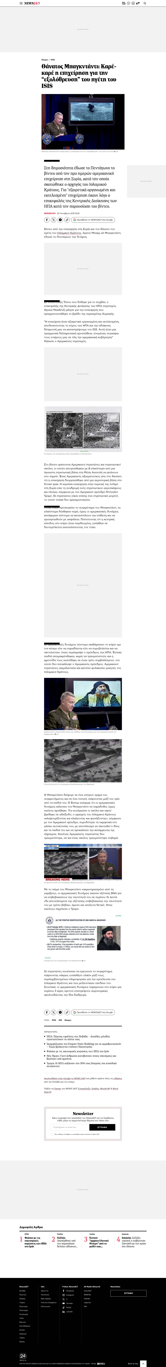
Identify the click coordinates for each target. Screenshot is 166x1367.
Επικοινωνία (45, 1306)
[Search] (145, 3)
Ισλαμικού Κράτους (69, 233)
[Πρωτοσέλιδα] (124, 3)
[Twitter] (53, 220)
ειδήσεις (118, 1078)
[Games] (138, 3)
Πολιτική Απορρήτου (49, 1302)
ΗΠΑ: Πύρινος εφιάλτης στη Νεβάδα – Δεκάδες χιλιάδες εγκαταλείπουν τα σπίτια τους (78, 1038)
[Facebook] (47, 220)
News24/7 (87, 1291)
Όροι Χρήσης (46, 1298)
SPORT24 (87, 1295)
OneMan (87, 1298)
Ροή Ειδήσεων (24, 1326)
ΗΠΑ (53, 60)
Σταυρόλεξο (84, 1089)
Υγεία (21, 1318)
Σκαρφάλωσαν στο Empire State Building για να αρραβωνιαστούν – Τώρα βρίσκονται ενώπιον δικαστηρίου (84, 1045)
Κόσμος (45, 60)
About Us (44, 1291)
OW (85, 1306)
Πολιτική (22, 1295)
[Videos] (128, 3)
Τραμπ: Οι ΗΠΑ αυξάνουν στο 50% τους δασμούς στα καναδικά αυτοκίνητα (82, 1065)
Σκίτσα (22, 1330)
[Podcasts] (133, 3)
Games (57, 1089)
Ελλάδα (22, 1291)
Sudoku (95, 1089)
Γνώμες (22, 1302)
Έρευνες (22, 1322)
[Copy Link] (67, 220)
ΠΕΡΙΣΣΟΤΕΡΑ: (50, 1032)
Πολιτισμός (23, 1310)
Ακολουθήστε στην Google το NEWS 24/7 (64, 1078)
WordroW (105, 1089)
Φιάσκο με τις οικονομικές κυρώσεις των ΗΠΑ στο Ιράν (78, 1051)
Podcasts (22, 1334)
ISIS (60, 1020)
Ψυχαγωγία (23, 1314)
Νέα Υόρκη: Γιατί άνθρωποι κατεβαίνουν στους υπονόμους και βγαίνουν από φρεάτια (81, 1057)
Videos (22, 1338)
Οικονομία (23, 1306)
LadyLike (87, 1302)
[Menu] (21, 3)
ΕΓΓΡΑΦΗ (128, 1293)
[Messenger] (60, 220)
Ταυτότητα (45, 1295)
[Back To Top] (143, 1363)
